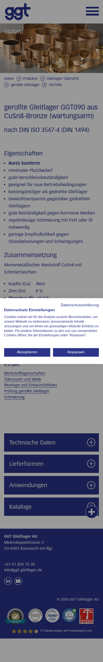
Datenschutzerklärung (80, 305)
